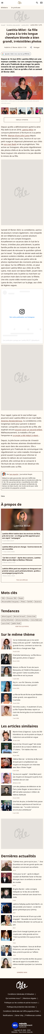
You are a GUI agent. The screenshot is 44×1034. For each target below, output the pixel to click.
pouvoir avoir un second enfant (28, 429)
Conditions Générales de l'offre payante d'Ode (21, 1011)
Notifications (8, 1015)
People (21, 598)
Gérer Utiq (19, 1015)
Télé (3, 598)
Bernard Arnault (19, 616)
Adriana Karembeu (22, 620)
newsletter (41, 3)
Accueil (3, 25)
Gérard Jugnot (6, 616)
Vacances (38, 602)
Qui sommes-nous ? (13, 998)
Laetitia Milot (25, 25)
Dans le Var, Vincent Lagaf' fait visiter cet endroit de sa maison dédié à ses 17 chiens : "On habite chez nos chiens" (27, 748)
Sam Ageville (13, 474)
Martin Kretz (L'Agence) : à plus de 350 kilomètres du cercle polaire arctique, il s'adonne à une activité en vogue (28, 734)
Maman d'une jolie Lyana (18, 135)
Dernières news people (13, 25)
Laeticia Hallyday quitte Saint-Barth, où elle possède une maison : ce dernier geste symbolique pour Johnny (28, 907)
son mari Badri (10, 144)
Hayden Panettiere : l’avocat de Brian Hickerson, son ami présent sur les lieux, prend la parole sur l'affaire (27, 949)
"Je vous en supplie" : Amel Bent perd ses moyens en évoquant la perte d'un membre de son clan (27, 777)
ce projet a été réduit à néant (25, 435)
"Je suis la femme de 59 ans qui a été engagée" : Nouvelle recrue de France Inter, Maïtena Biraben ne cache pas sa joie (27, 920)
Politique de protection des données (21, 1007)
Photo (23, 602)
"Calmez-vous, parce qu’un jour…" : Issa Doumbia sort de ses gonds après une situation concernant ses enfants (28, 864)
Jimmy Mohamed (7, 620)
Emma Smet (31, 616)
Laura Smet (6, 623)
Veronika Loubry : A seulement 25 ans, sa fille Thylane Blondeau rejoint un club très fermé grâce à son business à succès (28, 711)
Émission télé (11, 598)
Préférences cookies (33, 1015)
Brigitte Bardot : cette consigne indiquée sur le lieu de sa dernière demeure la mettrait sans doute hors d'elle (27, 893)
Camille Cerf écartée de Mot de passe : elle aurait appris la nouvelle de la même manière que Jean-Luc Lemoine (27, 961)
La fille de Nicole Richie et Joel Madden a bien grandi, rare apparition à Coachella (27, 697)
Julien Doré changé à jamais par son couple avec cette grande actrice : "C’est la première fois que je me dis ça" (27, 935)
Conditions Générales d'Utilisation (21, 994)
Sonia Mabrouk (36, 620)
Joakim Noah (16, 623)
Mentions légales (29, 998)
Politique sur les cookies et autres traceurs (20, 1002)
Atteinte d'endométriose (11, 421)
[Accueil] (20, 3)
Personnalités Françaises (10, 602)
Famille (29, 602)
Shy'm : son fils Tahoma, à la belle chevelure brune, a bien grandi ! (26, 683)
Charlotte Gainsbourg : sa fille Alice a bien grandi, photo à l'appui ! (27, 656)
